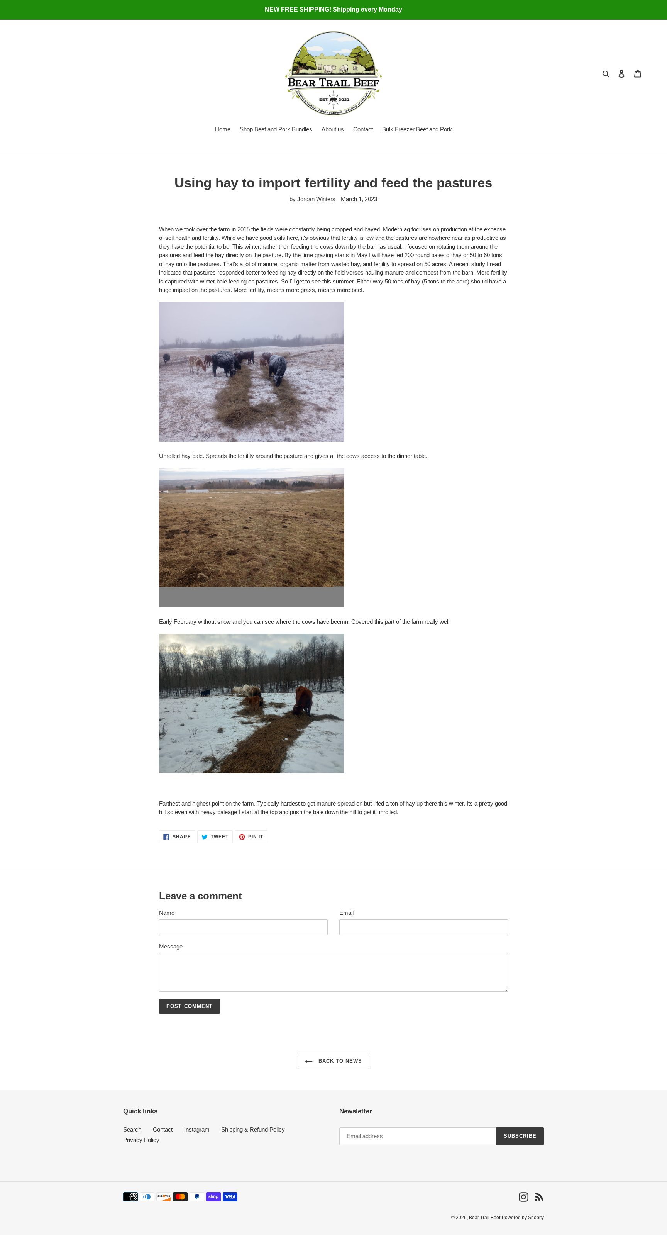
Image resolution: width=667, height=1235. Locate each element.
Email (346, 912)
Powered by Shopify (523, 1217)
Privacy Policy (141, 1140)
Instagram (197, 1129)
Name (166, 912)
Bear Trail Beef (484, 1217)
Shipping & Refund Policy (253, 1129)
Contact (163, 1129)
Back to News (339, 1061)
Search (132, 1129)
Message (171, 946)
